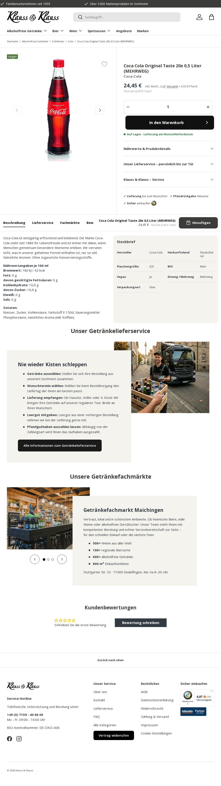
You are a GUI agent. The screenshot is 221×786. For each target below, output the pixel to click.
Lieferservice (42, 222)
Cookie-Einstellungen (156, 733)
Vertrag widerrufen (114, 735)
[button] (211, 17)
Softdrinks (58, 41)
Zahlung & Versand (155, 716)
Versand (172, 86)
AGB (144, 692)
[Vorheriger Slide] (34, 559)
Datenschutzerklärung (157, 700)
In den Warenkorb (166, 122)
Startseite (12, 41)
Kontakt (99, 700)
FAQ (96, 716)
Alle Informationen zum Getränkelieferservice (60, 445)
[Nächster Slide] (62, 559)
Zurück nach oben (110, 660)
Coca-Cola (132, 76)
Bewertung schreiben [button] (140, 622)
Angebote (124, 31)
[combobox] (126, 17)
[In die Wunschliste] (104, 64)
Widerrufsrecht (152, 708)
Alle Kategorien (104, 725)
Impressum (149, 725)
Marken (143, 31)
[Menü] (211, 692)
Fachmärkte (70, 222)
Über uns (100, 692)
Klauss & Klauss (24, 770)
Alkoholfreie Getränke (35, 41)
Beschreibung (14, 222)
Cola (70, 41)
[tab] (44, 559)
